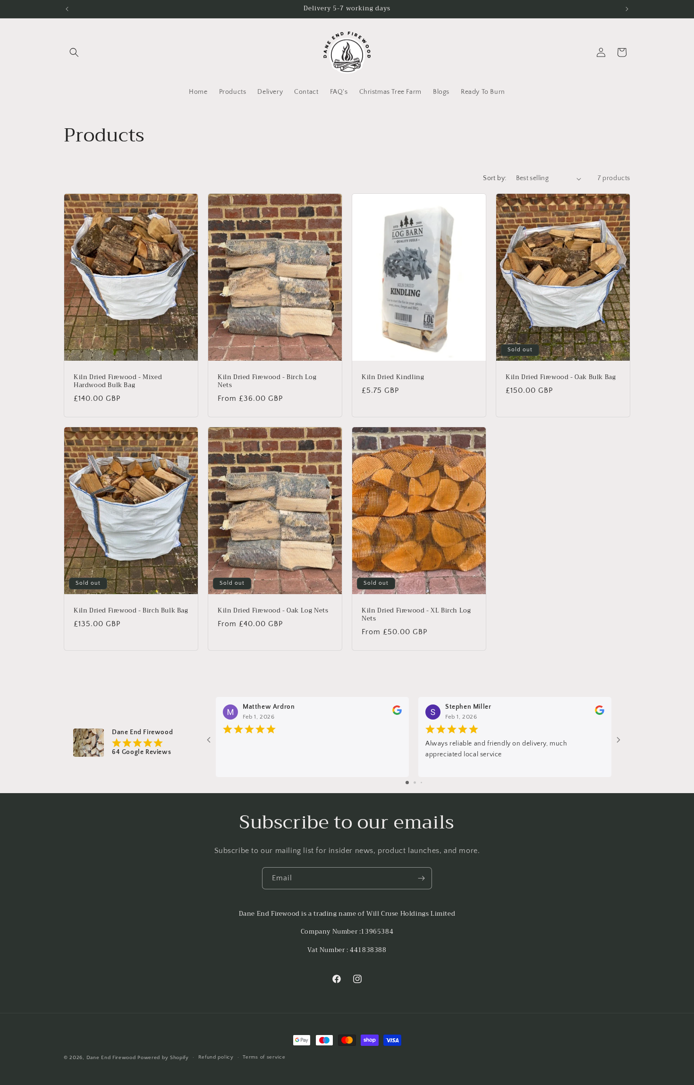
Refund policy (216, 1057)
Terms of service (264, 1057)
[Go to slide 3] (421, 782)
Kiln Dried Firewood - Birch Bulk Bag (131, 610)
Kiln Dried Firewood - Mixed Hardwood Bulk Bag (118, 381)
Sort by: (494, 178)
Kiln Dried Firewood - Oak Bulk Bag (561, 377)
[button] (74, 52)
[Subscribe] (421, 878)
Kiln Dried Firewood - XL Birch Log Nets (416, 614)
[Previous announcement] (67, 9)
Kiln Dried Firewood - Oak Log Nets (273, 610)
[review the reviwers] (397, 713)
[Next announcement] (627, 9)
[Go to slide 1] (407, 782)
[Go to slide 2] (415, 782)
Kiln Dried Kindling (393, 377)
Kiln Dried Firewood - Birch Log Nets (267, 381)
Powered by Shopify (163, 1057)
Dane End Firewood (111, 1057)
